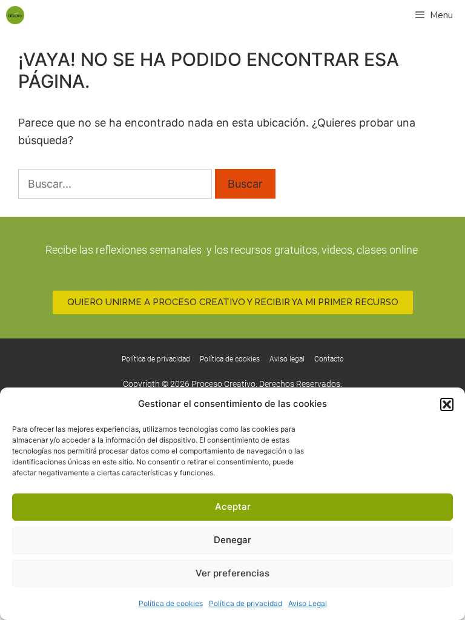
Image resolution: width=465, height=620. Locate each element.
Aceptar (233, 506)
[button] (447, 404)
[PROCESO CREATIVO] (15, 15)
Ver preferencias (232, 573)
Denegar (232, 540)
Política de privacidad (245, 603)
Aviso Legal (307, 603)
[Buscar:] (116, 183)
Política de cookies (171, 603)
